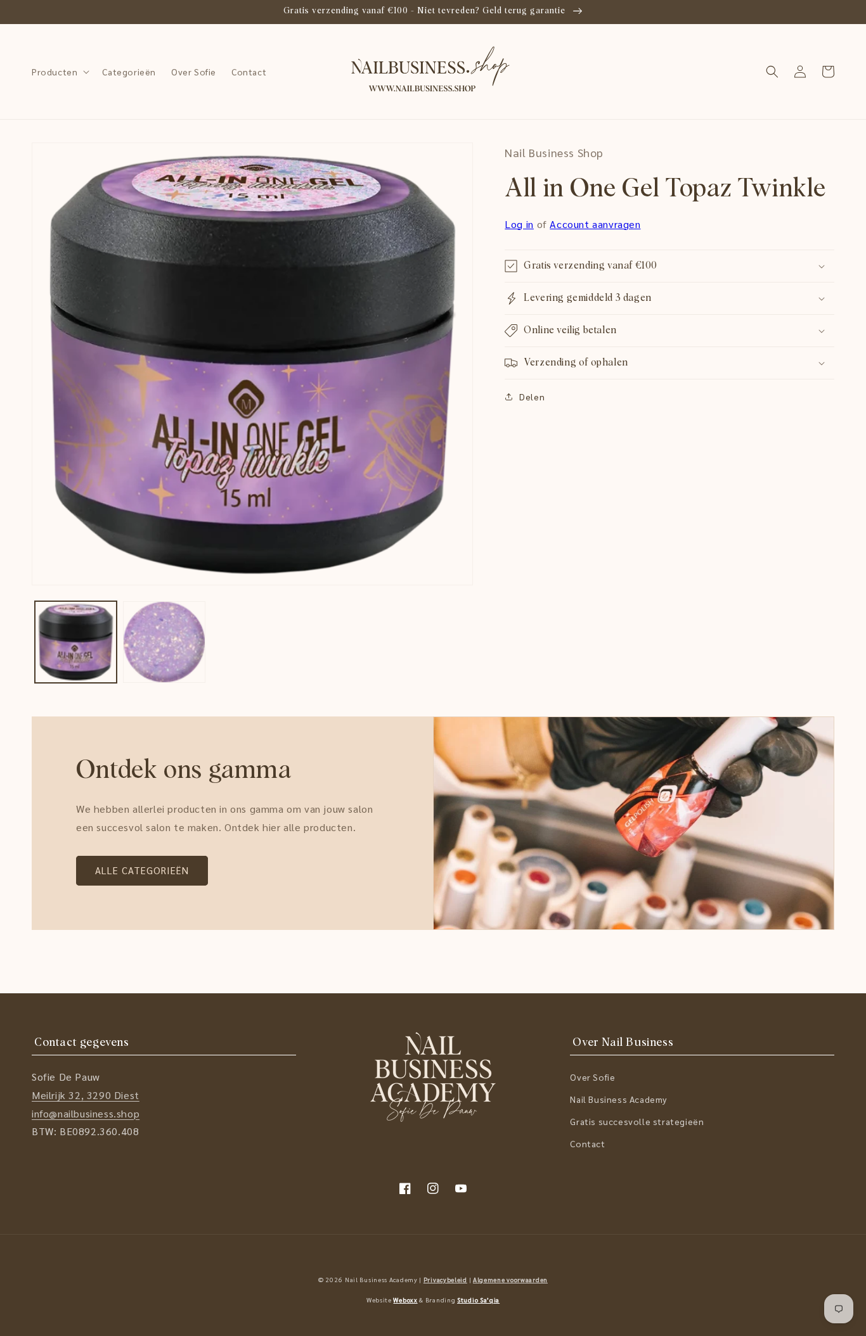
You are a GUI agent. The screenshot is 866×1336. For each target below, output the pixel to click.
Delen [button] (532, 396)
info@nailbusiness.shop (85, 1113)
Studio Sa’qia (478, 1299)
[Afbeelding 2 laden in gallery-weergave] (164, 642)
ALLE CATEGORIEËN (142, 870)
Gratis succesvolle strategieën (637, 1121)
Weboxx (405, 1299)
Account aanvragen (595, 224)
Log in (519, 224)
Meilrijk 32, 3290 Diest (85, 1095)
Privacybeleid (445, 1279)
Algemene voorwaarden (510, 1279)
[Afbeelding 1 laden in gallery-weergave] (76, 642)
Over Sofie (592, 1077)
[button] (59, 71)
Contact (587, 1143)
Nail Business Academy (618, 1099)
